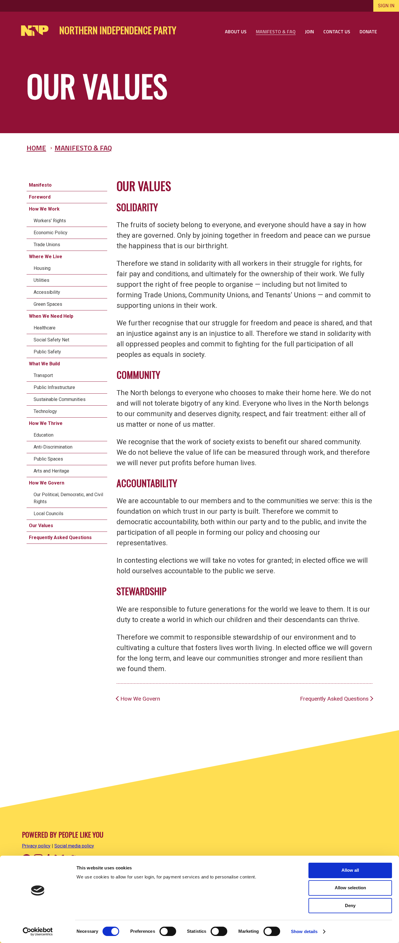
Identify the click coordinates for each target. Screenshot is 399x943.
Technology (45, 411)
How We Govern (46, 483)
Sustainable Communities (60, 399)
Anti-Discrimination (53, 447)
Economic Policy (50, 232)
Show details (304, 931)
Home (36, 148)
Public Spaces (48, 459)
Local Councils (48, 513)
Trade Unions (47, 244)
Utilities (41, 280)
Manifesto (40, 185)
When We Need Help (51, 316)
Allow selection (350, 887)
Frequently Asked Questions (60, 537)
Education (43, 435)
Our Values (41, 525)
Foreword (40, 197)
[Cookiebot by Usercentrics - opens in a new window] (37, 931)
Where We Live (45, 256)
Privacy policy (36, 846)
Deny (350, 905)
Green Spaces (48, 304)
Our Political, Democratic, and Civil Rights (68, 498)
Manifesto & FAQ (83, 148)
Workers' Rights (50, 220)
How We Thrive (46, 423)
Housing (42, 268)
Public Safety (47, 352)
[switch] (167, 931)
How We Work (44, 209)
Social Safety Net (51, 340)
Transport (43, 375)
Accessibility (47, 292)
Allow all (350, 870)
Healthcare (44, 328)
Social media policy (74, 846)
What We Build (44, 364)
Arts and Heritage (51, 471)
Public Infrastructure (54, 387)
